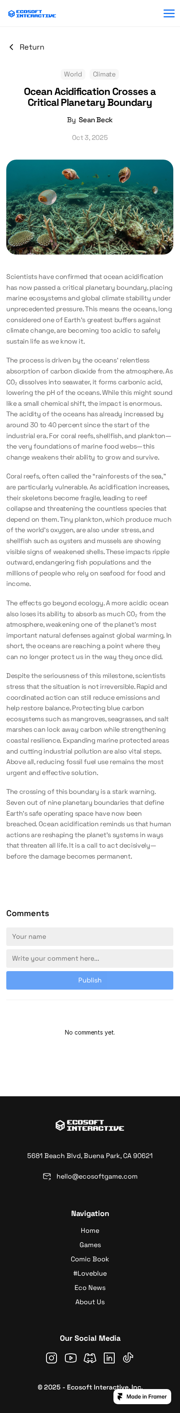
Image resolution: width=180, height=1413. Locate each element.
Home (90, 1230)
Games (90, 1244)
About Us (90, 1301)
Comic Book (90, 1259)
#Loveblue (90, 1273)
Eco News (90, 1287)
